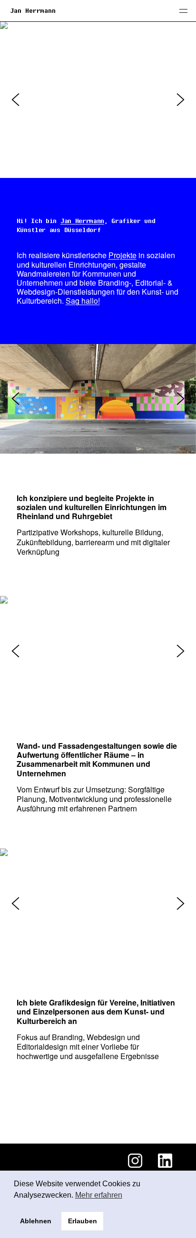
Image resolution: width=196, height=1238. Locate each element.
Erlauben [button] (82, 1221)
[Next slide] (180, 99)
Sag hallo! (83, 300)
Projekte (122, 255)
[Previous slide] (15, 99)
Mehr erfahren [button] (98, 1195)
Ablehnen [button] (35, 1221)
